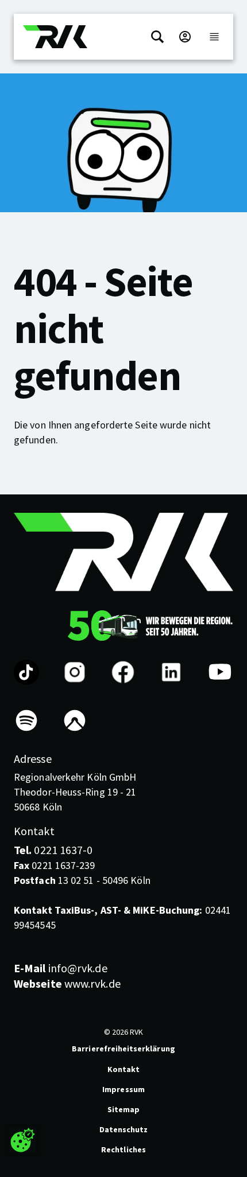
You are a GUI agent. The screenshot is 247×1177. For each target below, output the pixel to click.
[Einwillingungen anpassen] (22, 1140)
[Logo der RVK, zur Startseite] (55, 36)
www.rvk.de (67, 983)
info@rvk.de (60, 968)
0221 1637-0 (53, 850)
